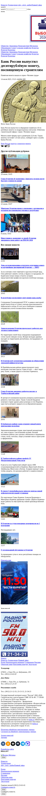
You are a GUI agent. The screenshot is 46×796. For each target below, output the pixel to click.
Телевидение (13, 5)
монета (28, 144)
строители (21, 144)
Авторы (4, 737)
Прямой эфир (30, 5)
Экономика (13, 46)
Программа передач (20, 664)
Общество (5, 46)
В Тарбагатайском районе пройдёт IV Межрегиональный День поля (16, 459)
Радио (3, 662)
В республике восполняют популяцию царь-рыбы (21, 298)
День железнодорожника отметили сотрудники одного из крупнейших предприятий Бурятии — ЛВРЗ (22, 266)
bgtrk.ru (31, 720)
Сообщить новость (8, 787)
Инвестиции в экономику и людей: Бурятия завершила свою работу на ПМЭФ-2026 (18, 239)
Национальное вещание (15, 662)
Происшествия (23, 46)
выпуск (14, 144)
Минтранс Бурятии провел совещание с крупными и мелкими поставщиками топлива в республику (22, 209)
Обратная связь (7, 664)
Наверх (3, 658)
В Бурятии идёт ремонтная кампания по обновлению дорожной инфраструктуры (22, 362)
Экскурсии (32, 664)
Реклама (37, 662)
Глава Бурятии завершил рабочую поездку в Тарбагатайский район (19, 392)
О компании (29, 662)
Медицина (34, 46)
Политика (11, 50)
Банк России (5, 144)
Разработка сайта (7, 749)
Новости (4, 5)
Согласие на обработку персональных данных (18, 732)
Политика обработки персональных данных (17, 730)
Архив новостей (7, 735)
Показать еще (6, 560)
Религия (4, 50)
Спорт (13, 48)
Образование (6, 48)
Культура (35, 48)
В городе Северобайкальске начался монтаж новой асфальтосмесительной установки (21, 492)
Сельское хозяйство (24, 48)
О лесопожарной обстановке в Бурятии (17, 550)
